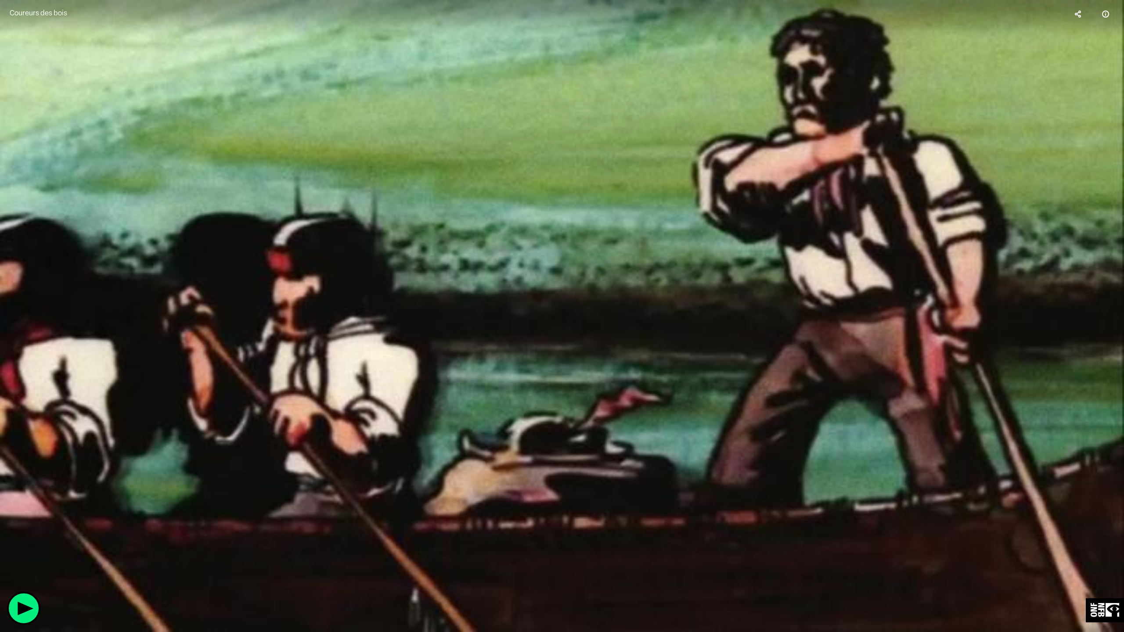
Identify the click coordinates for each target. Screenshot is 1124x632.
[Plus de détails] (1105, 14)
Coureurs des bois (38, 13)
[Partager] (1078, 14)
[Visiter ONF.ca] (1105, 610)
